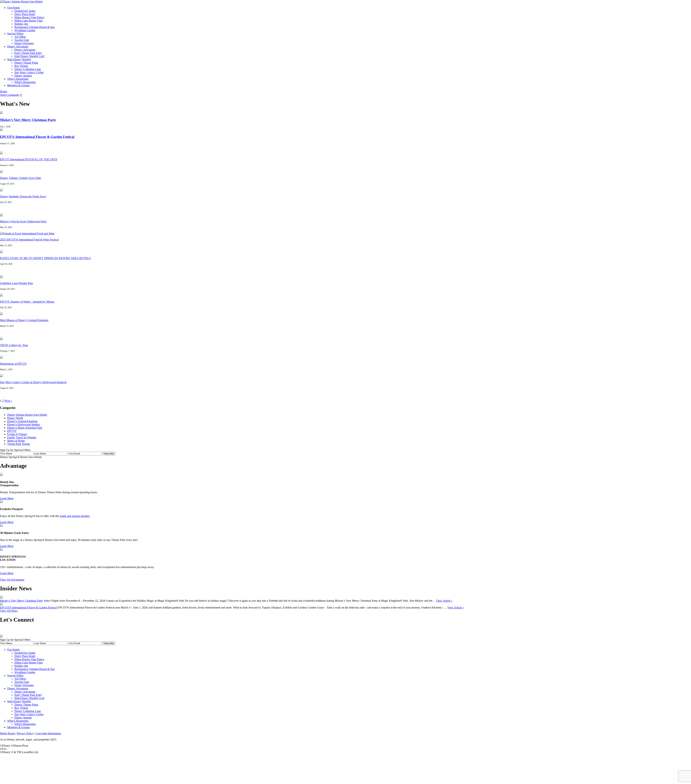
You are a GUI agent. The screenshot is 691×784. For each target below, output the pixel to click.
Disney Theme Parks (26, 62)
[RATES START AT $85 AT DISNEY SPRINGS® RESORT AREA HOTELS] (1, 252)
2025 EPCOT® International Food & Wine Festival (29, 239)
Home (3, 91)
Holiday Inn (21, 23)
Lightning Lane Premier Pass (16, 283)
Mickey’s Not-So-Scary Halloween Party (23, 221)
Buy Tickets (21, 65)
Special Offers (15, 33)
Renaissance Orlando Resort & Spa (34, 27)
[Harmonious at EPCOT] (1, 357)
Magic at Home (16, 440)
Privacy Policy (25, 733)
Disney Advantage (17, 46)
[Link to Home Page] (21, 1)
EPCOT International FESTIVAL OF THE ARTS (28, 159)
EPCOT (12, 430)
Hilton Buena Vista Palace (29, 17)
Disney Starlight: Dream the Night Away (23, 196)
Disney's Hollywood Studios (23, 424)
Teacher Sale (21, 40)
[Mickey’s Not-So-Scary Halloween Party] (1, 215)
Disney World (15, 418)
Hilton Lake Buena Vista (28, 20)
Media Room (7, 733)
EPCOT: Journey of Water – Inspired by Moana (27, 301)
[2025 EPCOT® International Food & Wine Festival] (27, 233)
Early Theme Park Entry (28, 52)
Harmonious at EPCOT (13, 363)
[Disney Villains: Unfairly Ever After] (1, 171)
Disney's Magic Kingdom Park (24, 427)
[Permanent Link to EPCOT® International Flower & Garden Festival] (1, 604)
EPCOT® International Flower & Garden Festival (37, 137)
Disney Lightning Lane (27, 69)
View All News (9, 610)
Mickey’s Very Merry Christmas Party (28, 120)
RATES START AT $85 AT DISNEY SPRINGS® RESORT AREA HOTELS (45, 258)
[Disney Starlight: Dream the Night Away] (1, 190)
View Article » (444, 600)
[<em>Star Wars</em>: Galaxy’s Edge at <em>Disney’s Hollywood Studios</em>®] (1, 376)
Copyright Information (48, 733)
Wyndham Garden (24, 30)
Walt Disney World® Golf (29, 56)
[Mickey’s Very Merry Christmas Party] (1, 112)
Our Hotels (13, 7)
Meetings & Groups (18, 85)
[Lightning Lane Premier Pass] (1, 277)
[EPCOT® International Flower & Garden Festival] (1, 129)
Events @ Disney (17, 434)
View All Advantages (12, 579)
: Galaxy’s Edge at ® (33, 382)
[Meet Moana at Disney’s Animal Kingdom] (1, 314)
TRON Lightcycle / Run (14, 345)
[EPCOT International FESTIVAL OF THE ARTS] (1, 153)
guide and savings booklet (74, 516)
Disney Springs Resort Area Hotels (27, 414)
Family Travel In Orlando (21, 437)
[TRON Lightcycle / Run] (1, 339)
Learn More (6, 498)
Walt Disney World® (19, 59)
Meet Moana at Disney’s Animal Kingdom (24, 320)
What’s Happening (17, 78)
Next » (8, 400)
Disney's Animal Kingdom (22, 421)
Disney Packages (24, 43)
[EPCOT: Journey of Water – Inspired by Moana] (1, 295)
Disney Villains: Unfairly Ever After (20, 177)
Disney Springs (23, 75)
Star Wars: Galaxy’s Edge (29, 72)
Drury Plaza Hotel (24, 14)
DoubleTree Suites (24, 10)
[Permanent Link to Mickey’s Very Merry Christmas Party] (1, 597)
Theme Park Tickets (18, 443)
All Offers (20, 36)
